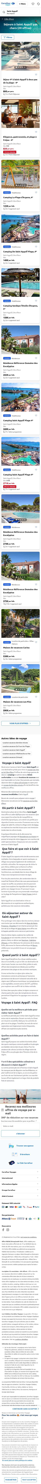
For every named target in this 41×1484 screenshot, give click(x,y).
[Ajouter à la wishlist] (36, 74)
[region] (20, 1445)
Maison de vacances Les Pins (17, 701)
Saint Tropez (27, 894)
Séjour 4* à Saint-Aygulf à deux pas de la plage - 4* (20, 81)
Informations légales (9, 1184)
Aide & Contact (7, 1196)
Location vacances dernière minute (15, 743)
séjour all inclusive (21, 782)
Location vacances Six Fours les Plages (16, 746)
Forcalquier (5, 937)
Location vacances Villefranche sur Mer (17, 753)
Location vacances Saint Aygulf (14, 750)
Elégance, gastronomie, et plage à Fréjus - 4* (20, 138)
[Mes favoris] (33, 4)
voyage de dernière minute (13, 785)
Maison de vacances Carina (16, 647)
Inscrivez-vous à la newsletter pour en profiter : (19, 1121)
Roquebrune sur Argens (28, 836)
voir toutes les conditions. (29, 1237)
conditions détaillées (21, 1339)
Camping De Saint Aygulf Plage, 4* (20, 251)
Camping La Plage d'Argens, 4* (18, 197)
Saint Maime (22, 928)
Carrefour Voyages (9, 1172)
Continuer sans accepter (25, 1409)
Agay (22, 839)
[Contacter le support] (38, 4)
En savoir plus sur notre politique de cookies (17, 1460)
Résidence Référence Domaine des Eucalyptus (20, 364)
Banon (35, 945)
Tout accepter (29, 1480)
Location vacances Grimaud (12, 757)
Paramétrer (11, 1480)
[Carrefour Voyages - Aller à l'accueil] (8, 4)
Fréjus (36, 825)
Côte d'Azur (9, 19)
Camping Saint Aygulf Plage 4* (18, 420)
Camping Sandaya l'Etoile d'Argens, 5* (20, 307)
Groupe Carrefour (8, 1190)
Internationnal (7, 1178)
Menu (23, 4)
